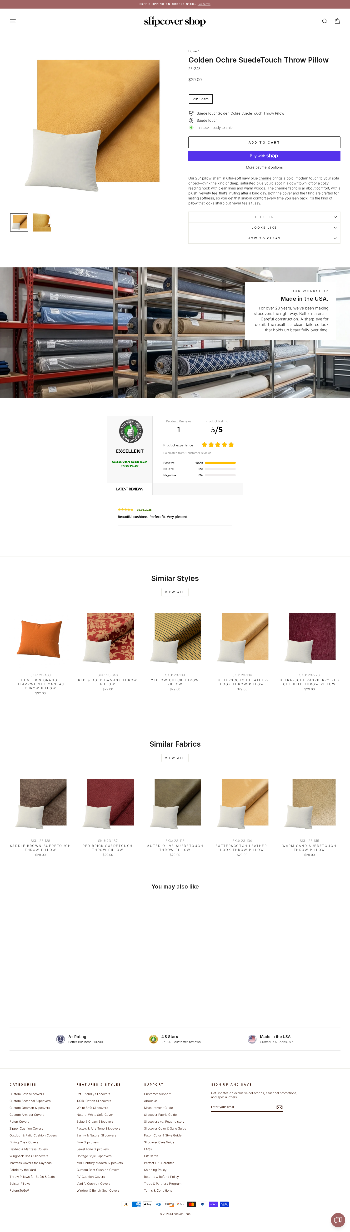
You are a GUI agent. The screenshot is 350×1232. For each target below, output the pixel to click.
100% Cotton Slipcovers (94, 1101)
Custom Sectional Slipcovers (30, 1101)
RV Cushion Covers (91, 1177)
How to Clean (264, 238)
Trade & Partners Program (162, 1183)
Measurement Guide (158, 1108)
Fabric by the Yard (23, 1170)
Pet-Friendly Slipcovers (93, 1094)
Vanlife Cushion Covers (93, 1183)
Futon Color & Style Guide (162, 1135)
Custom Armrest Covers (27, 1114)
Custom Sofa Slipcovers (27, 1094)
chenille (265, 178)
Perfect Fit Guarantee (159, 1163)
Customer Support (157, 1094)
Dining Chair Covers (24, 1142)
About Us (151, 1101)
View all (175, 592)
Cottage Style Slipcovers (94, 1156)
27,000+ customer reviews (181, 1042)
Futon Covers (19, 1121)
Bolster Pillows (20, 1183)
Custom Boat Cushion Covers (98, 1170)
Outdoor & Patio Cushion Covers (33, 1135)
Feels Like (264, 217)
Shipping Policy (155, 1170)
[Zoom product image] (91, 128)
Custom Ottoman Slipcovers (30, 1108)
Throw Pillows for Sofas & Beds (32, 1177)
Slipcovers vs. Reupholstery (164, 1121)
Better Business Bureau (85, 1042)
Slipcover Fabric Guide (160, 1114)
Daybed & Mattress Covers (29, 1149)
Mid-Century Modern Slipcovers (100, 1163)
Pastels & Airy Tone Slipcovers (98, 1128)
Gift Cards (151, 1156)
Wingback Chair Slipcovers (29, 1156)
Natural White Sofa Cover (95, 1114)
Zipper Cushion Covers (26, 1128)
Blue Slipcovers (88, 1142)
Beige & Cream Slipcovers (95, 1121)
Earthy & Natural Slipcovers (96, 1135)
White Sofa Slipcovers (92, 1108)
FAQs (148, 1149)
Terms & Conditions (158, 1190)
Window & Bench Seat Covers (98, 1190)
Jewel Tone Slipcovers (93, 1149)
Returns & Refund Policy (161, 1177)
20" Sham (201, 99)
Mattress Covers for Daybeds (31, 1163)
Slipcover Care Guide (159, 1142)
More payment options (264, 167)
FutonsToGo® (19, 1190)
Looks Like (264, 227)
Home (192, 51)
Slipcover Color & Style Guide (165, 1128)
